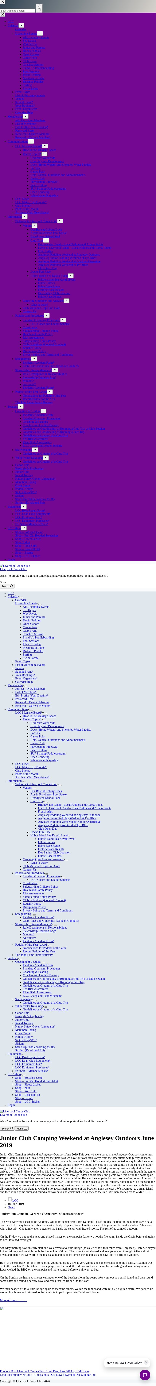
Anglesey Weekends (42, 722)
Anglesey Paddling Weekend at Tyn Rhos (63, 825)
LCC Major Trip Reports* (31, 767)
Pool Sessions (31, 640)
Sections (13, 958)
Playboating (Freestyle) (44, 746)
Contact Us (29, 869)
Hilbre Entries (46, 842)
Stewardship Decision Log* (39, 931)
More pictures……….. (13, 1300)
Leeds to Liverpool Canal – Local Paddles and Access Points (74, 808)
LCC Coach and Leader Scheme (50, 879)
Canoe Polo (30, 627)
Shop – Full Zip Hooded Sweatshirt (36, 1081)
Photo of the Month (27, 774)
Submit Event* (24, 671)
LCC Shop (14, 1074)
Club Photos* (23, 770)
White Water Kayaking (44, 760)
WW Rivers (30, 613)
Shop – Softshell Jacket (29, 1077)
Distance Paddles (33, 651)
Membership (15, 685)
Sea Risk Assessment (35, 989)
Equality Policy (32, 903)
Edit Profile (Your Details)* (31, 695)
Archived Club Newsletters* (32, 777)
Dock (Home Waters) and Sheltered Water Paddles (60, 729)
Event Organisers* (26, 678)
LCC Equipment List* (28, 1064)
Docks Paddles (32, 620)
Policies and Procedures (29, 873)
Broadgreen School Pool (45, 797)
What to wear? (39, 862)
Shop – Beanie (24, 1098)
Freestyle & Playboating (29, 1016)
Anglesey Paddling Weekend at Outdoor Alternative (69, 821)
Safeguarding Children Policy (40, 886)
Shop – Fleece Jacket (28, 1084)
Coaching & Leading (28, 961)
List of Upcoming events (30, 664)
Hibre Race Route (49, 845)
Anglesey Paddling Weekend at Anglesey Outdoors (69, 815)
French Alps (45, 811)
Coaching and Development (47, 726)
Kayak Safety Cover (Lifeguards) (35, 1026)
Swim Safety (30, 658)
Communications (18, 709)
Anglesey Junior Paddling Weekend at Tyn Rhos (67, 818)
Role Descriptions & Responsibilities (45, 927)
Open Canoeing (39, 756)
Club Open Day (47, 828)
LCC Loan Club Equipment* (32, 1060)
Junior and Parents (34, 617)
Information (15, 780)
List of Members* (26, 692)
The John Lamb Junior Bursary (34, 954)
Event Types (22, 661)
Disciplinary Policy (34, 907)
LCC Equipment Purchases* (32, 1067)
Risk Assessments (33, 893)
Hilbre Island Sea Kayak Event (49, 835)
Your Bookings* (25, 675)
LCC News (22, 763)
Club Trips (36, 801)
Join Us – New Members (30, 688)
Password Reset (24, 698)
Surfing (27, 654)
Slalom (19, 1043)
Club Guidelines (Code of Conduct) (44, 900)
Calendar (13, 596)
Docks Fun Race (40, 832)
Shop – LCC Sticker (27, 1101)
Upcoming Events (26, 603)
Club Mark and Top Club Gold (41, 866)
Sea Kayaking (38, 750)
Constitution (30, 883)
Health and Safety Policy (38, 890)
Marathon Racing (25, 1029)
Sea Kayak (29, 610)
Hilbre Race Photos (49, 855)
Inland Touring (32, 644)
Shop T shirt (22, 1088)
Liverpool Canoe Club (13, 569)
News (11, 1207)
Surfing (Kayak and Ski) (30, 1050)
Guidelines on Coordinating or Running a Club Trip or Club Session (64, 978)
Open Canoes (31, 623)
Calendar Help (24, 681)
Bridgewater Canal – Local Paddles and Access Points (70, 804)
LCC (11, 593)
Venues (19, 668)
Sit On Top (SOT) (26, 1040)
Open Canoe (22, 1033)
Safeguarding (23, 913)
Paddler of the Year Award (31, 944)
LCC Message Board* (28, 712)
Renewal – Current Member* (32, 705)
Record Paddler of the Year (39, 951)
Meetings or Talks (33, 647)
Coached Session (33, 634)
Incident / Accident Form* (38, 917)
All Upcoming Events (36, 606)
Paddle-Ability (24, 1036)
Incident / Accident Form (38, 965)
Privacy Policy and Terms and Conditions (48, 910)
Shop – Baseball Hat (27, 1094)
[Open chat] (145, 1375)
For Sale (35, 733)
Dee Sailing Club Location (54, 852)
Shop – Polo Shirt (26, 1091)
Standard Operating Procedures (41, 876)
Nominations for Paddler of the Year (44, 948)
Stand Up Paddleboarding (38, 637)
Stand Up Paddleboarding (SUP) (35, 1047)
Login (11, 1105)
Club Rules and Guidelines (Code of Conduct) (51, 920)
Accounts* (29, 937)
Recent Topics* (32, 719)
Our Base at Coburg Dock (46, 791)
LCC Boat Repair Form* (30, 1057)
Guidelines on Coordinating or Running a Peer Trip (53, 982)
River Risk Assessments (37, 992)
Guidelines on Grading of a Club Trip (45, 985)
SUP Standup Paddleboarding (48, 753)
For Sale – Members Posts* (31, 1070)
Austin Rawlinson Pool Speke (48, 794)
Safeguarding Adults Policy (39, 896)
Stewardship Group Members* (33, 924)
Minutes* (28, 934)
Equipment (14, 1053)
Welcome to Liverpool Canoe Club (36, 784)
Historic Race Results (51, 849)
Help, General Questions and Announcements (57, 739)
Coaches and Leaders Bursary (41, 975)
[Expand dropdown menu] (21, 597)
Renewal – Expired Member (32, 702)
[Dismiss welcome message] (146, 1362)
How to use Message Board (39, 716)
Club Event (30, 630)
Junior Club (37, 743)
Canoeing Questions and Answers (43, 859)
